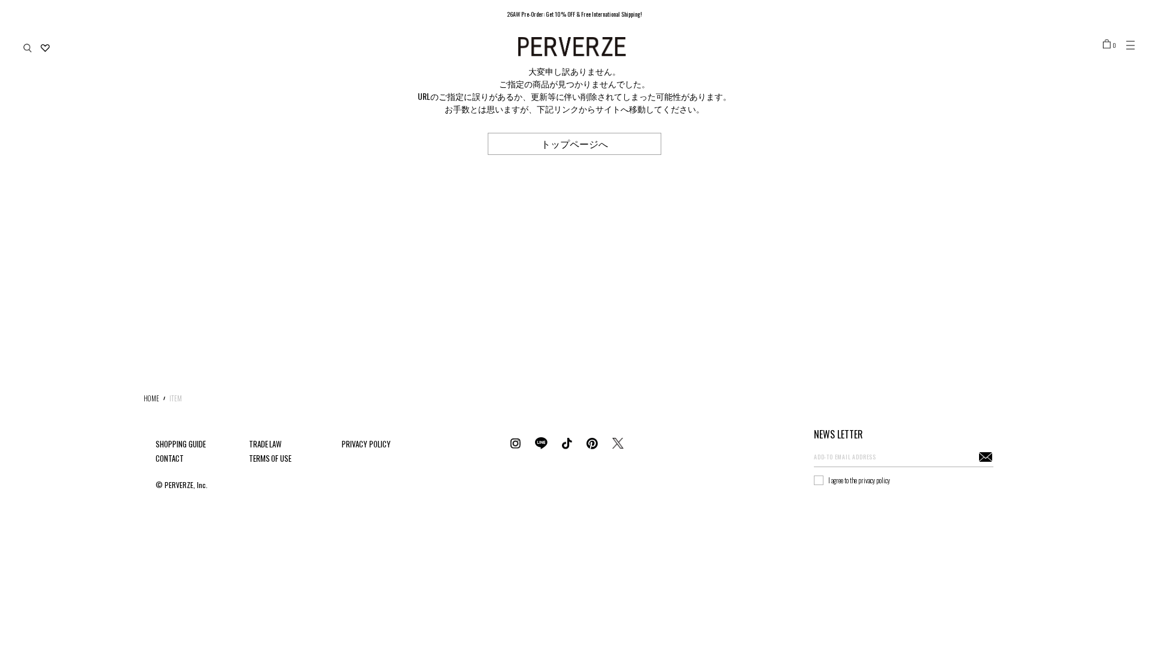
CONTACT (170, 458)
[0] (1107, 43)
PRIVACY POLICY (366, 444)
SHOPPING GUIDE (181, 444)
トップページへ (574, 143)
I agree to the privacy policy (859, 480)
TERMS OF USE (270, 458)
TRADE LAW (265, 444)
